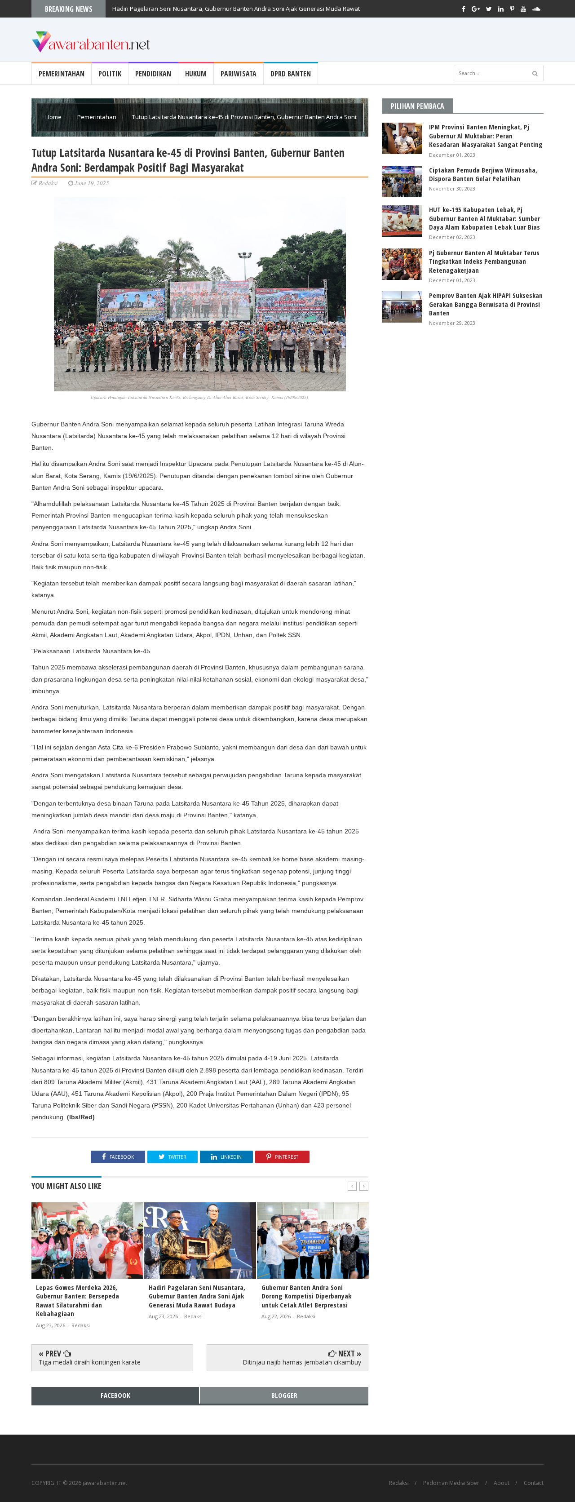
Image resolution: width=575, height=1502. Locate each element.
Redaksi (399, 1483)
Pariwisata (239, 74)
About (501, 1483)
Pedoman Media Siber (451, 1483)
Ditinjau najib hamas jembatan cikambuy (302, 1362)
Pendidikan (153, 74)
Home (54, 117)
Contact (534, 1483)
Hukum (196, 74)
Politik (109, 74)
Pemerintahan (61, 74)
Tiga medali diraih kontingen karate (90, 1362)
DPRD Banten (290, 74)
